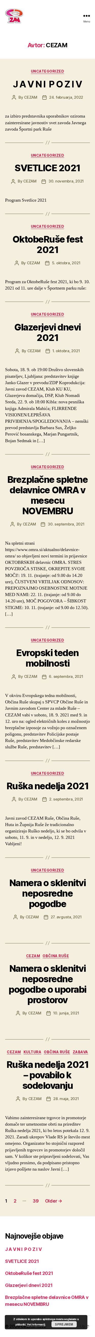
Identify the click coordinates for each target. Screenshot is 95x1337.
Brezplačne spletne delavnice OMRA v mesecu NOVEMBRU (47, 495)
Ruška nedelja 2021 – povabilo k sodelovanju (47, 1075)
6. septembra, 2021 (66, 676)
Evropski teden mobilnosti (47, 658)
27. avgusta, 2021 (66, 917)
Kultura (33, 1052)
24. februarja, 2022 (66, 97)
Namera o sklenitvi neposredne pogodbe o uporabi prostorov (47, 984)
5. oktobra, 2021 (66, 262)
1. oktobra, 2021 (66, 350)
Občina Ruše (56, 956)
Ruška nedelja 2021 (47, 786)
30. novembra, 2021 (66, 181)
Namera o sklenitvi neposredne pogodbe (47, 893)
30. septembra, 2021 (66, 524)
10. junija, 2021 (66, 1013)
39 (36, 1201)
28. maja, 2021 (66, 1098)
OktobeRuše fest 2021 (47, 244)
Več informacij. (36, 1324)
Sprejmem (64, 1324)
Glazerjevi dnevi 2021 (47, 332)
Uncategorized (47, 71)
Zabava (80, 1052)
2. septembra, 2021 (66, 799)
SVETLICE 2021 (47, 168)
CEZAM (30, 97)
